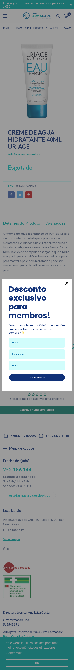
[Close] (67, 283)
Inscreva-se (37, 377)
